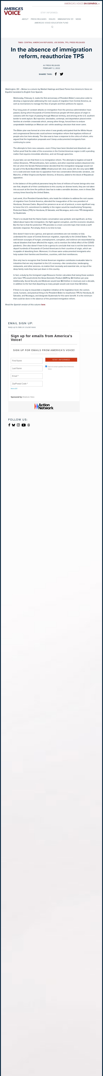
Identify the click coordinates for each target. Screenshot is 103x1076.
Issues (52, 19)
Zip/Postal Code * (19, 382)
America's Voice (82, 3)
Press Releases (38, 19)
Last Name (16, 367)
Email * (15, 374)
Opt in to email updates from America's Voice (61, 368)
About (25, 19)
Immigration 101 (65, 19)
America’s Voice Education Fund (51, 22)
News (78, 19)
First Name (16, 359)
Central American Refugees (38, 42)
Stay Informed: (49, 12)
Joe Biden (59, 42)
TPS (66, 42)
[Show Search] (52, 26)
